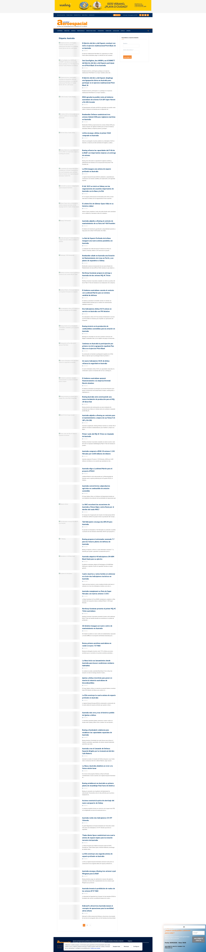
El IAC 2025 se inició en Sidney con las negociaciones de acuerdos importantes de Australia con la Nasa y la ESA (98, 188)
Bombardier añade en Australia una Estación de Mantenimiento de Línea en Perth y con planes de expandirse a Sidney (98, 258)
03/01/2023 (85, 581)
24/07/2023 (85, 456)
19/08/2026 (85, 50)
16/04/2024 (85, 385)
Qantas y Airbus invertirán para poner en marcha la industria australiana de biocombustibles (97, 680)
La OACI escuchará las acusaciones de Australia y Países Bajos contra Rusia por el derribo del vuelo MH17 (98, 507)
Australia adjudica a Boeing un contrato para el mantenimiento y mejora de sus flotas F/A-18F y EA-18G (98, 417)
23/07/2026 (85, 68)
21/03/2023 (85, 512)
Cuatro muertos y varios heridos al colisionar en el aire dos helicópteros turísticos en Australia (98, 576)
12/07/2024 (85, 365)
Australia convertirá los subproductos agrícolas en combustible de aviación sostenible (96, 488)
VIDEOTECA (85, 15)
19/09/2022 (85, 613)
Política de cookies (95, 948)
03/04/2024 (85, 404)
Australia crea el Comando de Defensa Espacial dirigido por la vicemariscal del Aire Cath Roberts (98, 751)
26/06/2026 (85, 104)
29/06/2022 (85, 668)
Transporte (101, 30)
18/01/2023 (85, 561)
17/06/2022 (85, 700)
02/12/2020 (85, 913)
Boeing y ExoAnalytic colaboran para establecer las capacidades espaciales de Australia (97, 732)
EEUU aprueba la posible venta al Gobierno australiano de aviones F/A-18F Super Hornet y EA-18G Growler (98, 99)
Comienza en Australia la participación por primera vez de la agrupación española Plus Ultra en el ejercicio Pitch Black (98, 346)
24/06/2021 (85, 842)
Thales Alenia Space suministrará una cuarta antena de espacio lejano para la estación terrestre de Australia (98, 837)
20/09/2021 (85, 805)
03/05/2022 (85, 717)
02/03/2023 (85, 526)
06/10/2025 (85, 173)
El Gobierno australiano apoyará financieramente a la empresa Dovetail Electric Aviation (96, 380)
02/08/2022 (85, 648)
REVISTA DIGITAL (61, 15)
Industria (66, 30)
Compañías (60, 30)
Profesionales (81, 30)
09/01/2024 (85, 422)
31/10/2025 (85, 157)
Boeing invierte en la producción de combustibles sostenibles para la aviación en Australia (98, 328)
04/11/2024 (85, 297)
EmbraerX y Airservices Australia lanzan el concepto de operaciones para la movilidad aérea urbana (98, 908)
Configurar (136, 946)
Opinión (128, 30)
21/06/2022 (85, 685)
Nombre (125, 43)
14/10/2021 (85, 770)
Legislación (116, 30)
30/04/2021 (85, 858)
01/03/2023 (85, 546)
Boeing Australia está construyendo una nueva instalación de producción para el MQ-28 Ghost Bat (98, 399)
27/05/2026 (85, 121)
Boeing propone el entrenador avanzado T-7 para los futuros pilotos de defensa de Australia (98, 541)
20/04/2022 (85, 737)
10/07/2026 (85, 87)
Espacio (123, 30)
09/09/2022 (85, 630)
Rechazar (126, 946)
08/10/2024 (85, 313)
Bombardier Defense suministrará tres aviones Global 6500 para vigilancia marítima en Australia (98, 117)
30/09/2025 (85, 193)
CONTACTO (91, 15)
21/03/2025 (85, 263)
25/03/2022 (85, 756)
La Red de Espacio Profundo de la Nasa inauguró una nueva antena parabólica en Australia (97, 240)
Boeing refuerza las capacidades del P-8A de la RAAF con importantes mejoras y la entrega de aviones (99, 152)
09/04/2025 (85, 245)
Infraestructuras (91, 30)
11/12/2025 (85, 138)
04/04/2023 (85, 473)
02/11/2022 (85, 596)
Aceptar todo (116, 946)
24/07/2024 (85, 351)
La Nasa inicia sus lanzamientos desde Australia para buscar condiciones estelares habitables (98, 663)
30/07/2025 (85, 208)
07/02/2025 (85, 278)
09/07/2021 (85, 822)
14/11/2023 (85, 438)
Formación (108, 30)
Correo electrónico (128, 50)
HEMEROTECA (77, 15)
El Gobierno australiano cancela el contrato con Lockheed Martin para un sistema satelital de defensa (98, 292)
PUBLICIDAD (69, 15)
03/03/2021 (85, 876)
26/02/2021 (85, 893)
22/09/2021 (85, 788)
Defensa (73, 30)
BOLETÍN (117, 15)
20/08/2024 (85, 333)
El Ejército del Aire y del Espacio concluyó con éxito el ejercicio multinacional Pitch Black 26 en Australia (99, 45)
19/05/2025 (85, 225)
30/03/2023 (85, 493)
